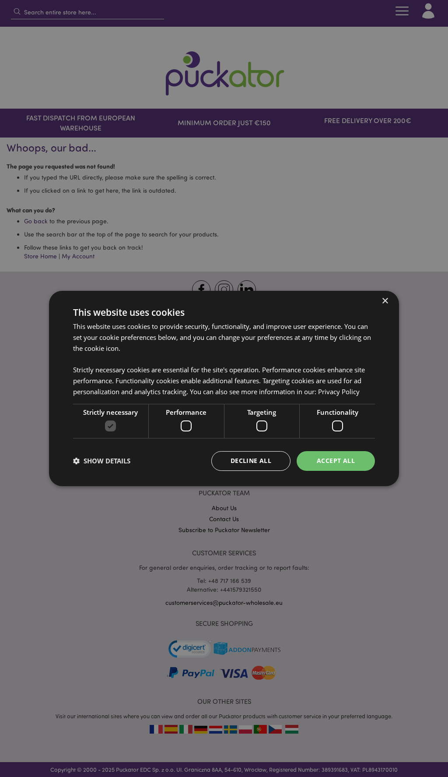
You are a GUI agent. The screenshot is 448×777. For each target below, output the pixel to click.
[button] (101, 461)
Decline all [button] (251, 460)
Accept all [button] (336, 460)
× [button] (385, 301)
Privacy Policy (339, 391)
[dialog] (224, 388)
